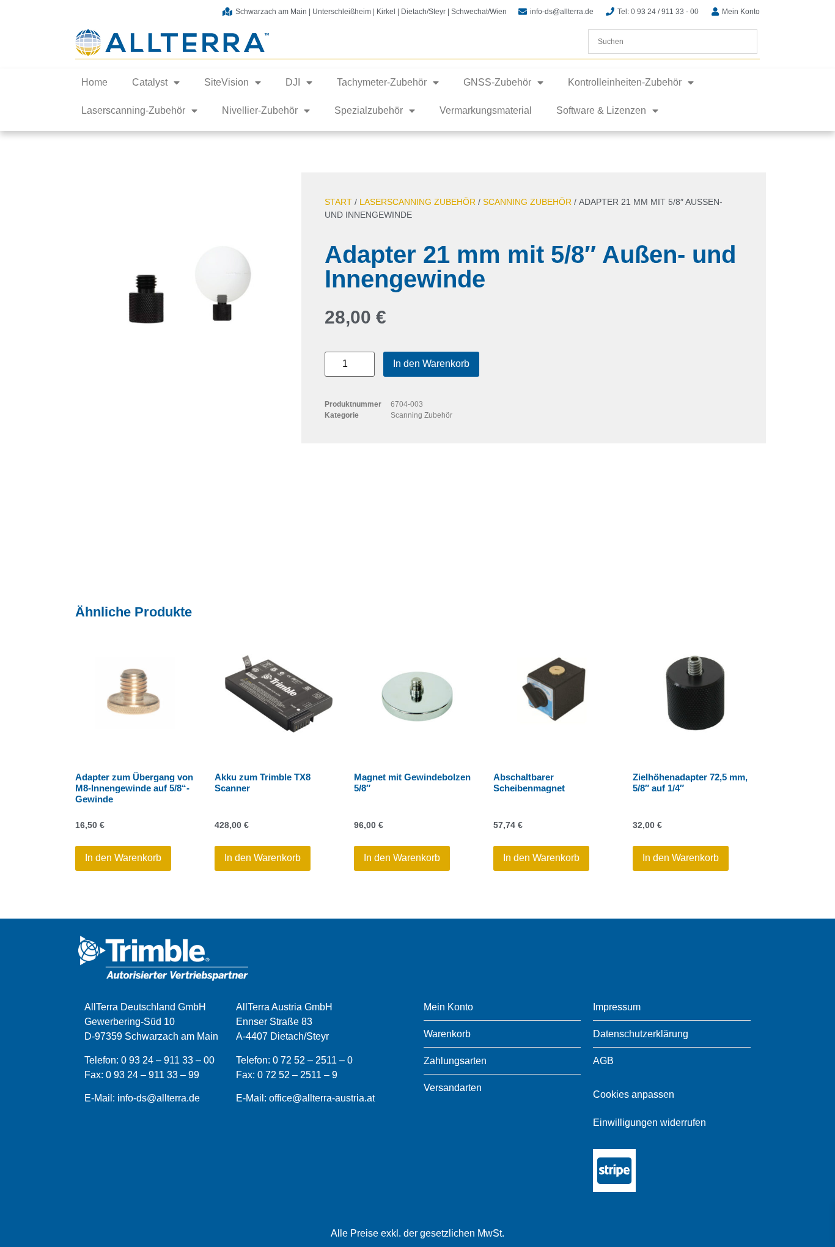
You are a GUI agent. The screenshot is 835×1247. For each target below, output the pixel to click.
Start (338, 202)
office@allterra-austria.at (322, 1098)
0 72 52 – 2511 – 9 (297, 1075)
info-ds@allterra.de (158, 1098)
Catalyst (149, 82)
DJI (292, 82)
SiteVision (226, 82)
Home (94, 82)
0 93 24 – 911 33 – (147, 1075)
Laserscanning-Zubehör (133, 110)
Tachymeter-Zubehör (382, 82)
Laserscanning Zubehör (417, 202)
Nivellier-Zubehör (260, 110)
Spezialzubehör (368, 110)
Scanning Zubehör (527, 202)
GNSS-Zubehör (497, 82)
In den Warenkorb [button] (123, 858)
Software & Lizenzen (601, 110)
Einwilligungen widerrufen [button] (649, 1122)
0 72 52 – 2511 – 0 (313, 1060)
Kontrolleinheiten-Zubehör (625, 82)
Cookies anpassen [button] (633, 1094)
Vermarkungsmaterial (486, 110)
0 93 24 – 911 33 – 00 (168, 1060)
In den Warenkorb (431, 363)
